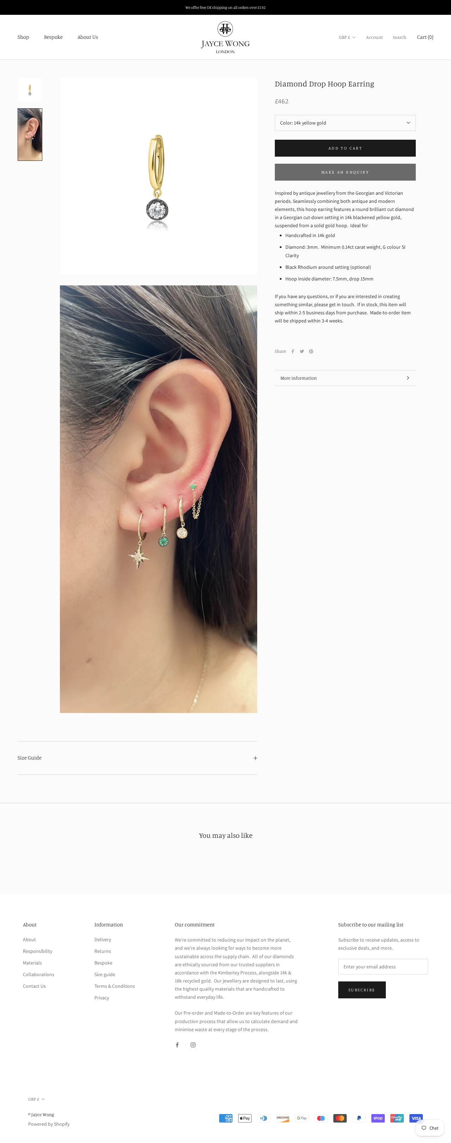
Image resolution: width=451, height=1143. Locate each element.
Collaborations (38, 974)
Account (374, 37)
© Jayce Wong (41, 1114)
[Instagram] (193, 1045)
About (29, 939)
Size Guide (30, 757)
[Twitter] (302, 351)
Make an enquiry (345, 172)
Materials (32, 963)
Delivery (102, 939)
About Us (88, 37)
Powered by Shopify (48, 1124)
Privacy (101, 997)
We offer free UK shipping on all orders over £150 (225, 7)
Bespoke (53, 37)
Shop (23, 37)
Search (399, 37)
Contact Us (34, 986)
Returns (102, 951)
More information (298, 378)
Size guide (104, 974)
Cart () (425, 37)
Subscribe (362, 989)
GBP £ (344, 37)
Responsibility (37, 951)
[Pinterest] (311, 351)
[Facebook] (293, 351)
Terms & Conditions (114, 986)
